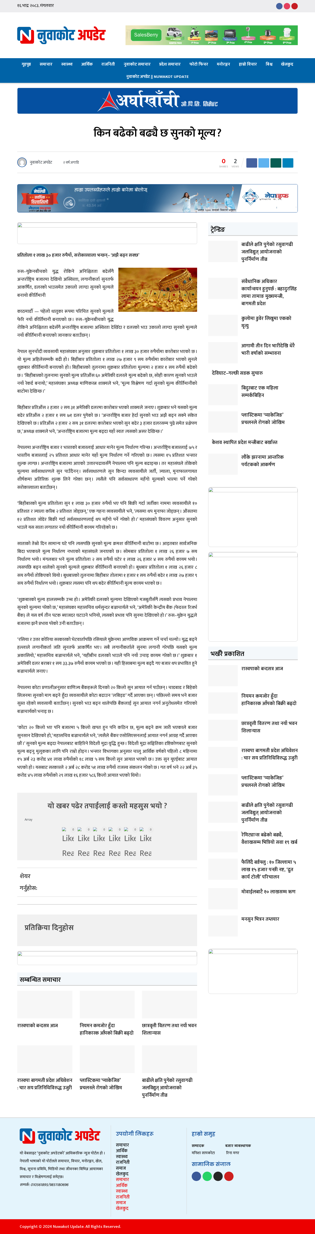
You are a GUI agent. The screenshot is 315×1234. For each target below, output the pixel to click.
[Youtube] (229, 1176)
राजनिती (108, 64)
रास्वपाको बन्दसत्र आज (37, 1026)
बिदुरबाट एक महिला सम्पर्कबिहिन (259, 392)
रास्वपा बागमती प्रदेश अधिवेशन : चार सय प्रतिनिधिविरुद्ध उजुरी (44, 1084)
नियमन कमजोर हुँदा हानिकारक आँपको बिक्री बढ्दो (107, 1029)
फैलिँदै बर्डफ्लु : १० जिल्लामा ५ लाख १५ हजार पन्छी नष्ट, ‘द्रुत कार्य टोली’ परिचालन (268, 869)
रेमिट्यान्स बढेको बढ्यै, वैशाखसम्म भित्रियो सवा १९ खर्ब (269, 838)
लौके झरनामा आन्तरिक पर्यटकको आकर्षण (262, 461)
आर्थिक (87, 64)
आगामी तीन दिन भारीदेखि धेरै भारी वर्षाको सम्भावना (268, 349)
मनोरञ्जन (223, 64)
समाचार (46, 64)
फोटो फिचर (198, 64)
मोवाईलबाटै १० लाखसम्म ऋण (268, 892)
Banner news (22, 1015)
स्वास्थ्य (67, 64)
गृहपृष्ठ (26, 64)
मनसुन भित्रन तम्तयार (260, 919)
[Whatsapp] (207, 1176)
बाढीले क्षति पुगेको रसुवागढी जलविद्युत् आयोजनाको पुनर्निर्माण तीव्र (167, 1087)
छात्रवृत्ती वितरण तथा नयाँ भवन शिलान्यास (169, 1029)
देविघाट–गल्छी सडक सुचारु (237, 373)
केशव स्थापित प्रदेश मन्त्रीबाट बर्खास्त (244, 442)
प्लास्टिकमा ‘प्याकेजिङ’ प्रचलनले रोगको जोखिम (101, 1084)
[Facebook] (196, 1176)
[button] (54, 873)
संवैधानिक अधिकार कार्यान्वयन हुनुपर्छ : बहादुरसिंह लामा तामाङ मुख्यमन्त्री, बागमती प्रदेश (269, 292)
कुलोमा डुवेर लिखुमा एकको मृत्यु (266, 322)
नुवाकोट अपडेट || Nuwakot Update (157, 76)
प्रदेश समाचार (170, 64)
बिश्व (269, 64)
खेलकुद (287, 64)
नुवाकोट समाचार (137, 64)
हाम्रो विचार (248, 64)
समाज (121, 1168)
